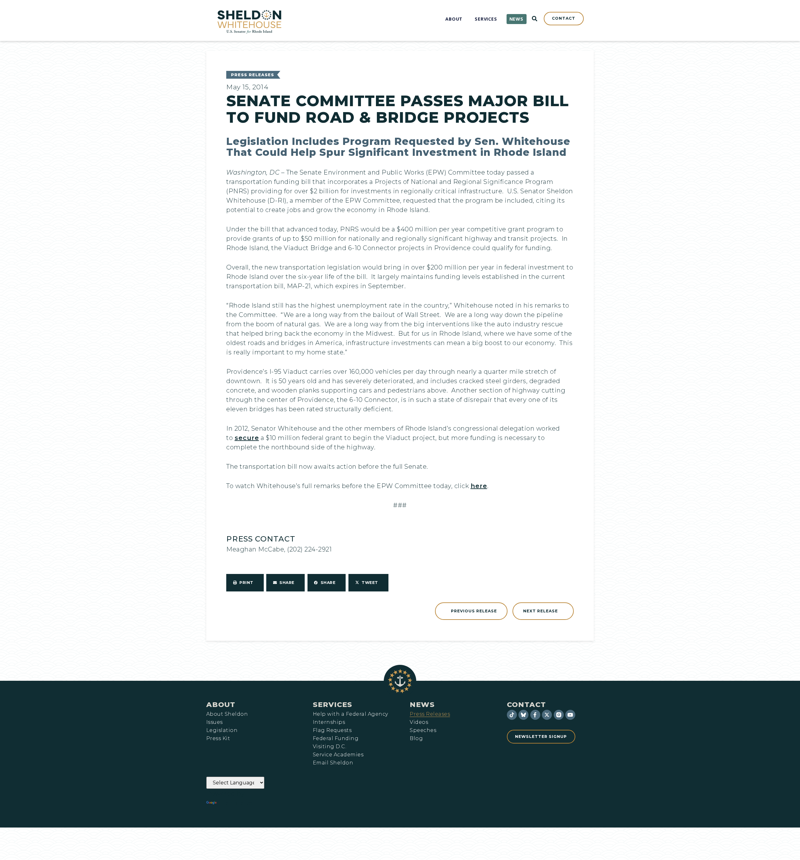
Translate (235, 803)
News (422, 704)
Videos (419, 722)
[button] (245, 582)
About (220, 704)
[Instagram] (559, 715)
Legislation (222, 730)
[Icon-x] (547, 715)
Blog (416, 738)
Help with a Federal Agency (350, 714)
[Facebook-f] (535, 715)
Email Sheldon (333, 763)
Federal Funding (335, 738)
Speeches (423, 730)
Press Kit (218, 738)
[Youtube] (570, 715)
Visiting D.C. (329, 746)
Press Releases (252, 74)
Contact (526, 704)
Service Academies (338, 755)
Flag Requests (332, 730)
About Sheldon (227, 714)
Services (332, 704)
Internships (329, 722)
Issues (214, 722)
